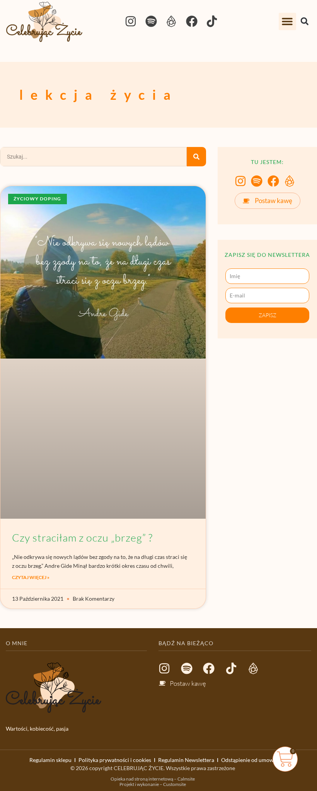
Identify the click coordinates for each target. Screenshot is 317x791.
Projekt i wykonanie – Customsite (152, 784)
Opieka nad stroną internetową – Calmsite (153, 779)
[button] (287, 21)
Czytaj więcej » (30, 577)
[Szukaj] (196, 156)
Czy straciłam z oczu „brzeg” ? (82, 537)
